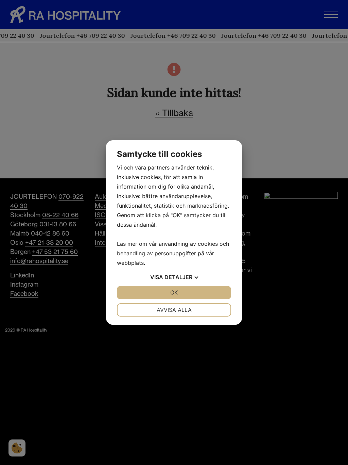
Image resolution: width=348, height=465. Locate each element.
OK (174, 292)
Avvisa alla (174, 309)
